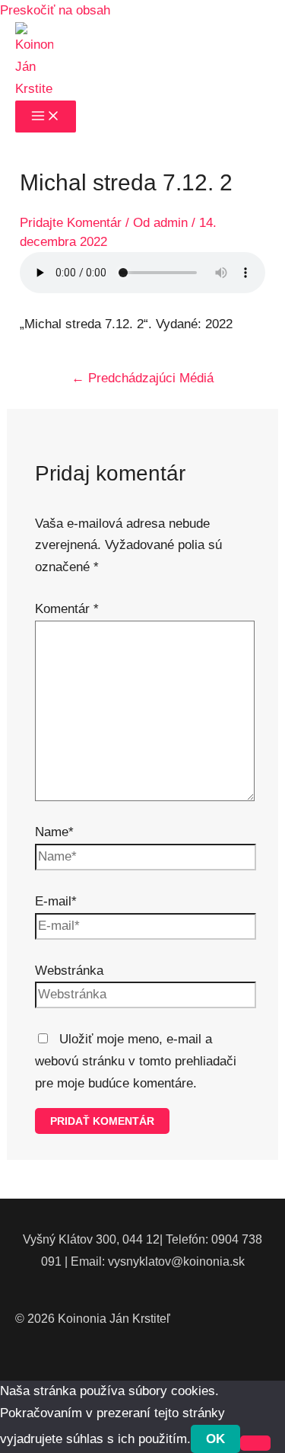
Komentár (67, 609)
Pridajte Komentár (71, 223)
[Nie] (255, 1443)
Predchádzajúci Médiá (142, 378)
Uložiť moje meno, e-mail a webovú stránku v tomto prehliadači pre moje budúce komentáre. (135, 1061)
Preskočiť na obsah (55, 10)
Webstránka (69, 970)
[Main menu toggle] (45, 117)
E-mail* (56, 901)
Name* (54, 832)
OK (215, 1439)
